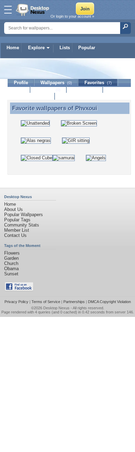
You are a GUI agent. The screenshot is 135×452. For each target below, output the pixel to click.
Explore (36, 47)
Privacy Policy (16, 302)
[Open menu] (8, 9)
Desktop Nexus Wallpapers (33, 9)
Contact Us (15, 235)
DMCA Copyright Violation (109, 302)
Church (11, 263)
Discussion (85, 89)
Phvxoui (86, 108)
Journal (49, 89)
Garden (11, 258)
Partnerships (74, 302)
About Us (13, 209)
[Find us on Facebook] (19, 289)
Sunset (11, 273)
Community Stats (21, 225)
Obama (11, 268)
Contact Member (31, 96)
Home (13, 47)
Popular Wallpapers (23, 214)
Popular (86, 47)
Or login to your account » (72, 16)
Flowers (12, 253)
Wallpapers (56, 82)
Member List (16, 230)
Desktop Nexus (56, 308)
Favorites (98, 82)
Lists (65, 47)
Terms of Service (46, 302)
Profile (21, 82)
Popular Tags (17, 219)
